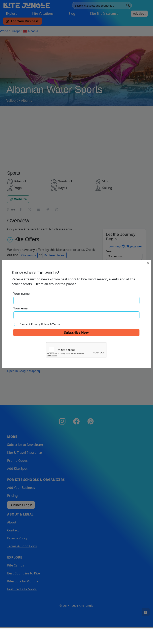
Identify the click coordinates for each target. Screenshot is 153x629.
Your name (21, 293)
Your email (21, 308)
